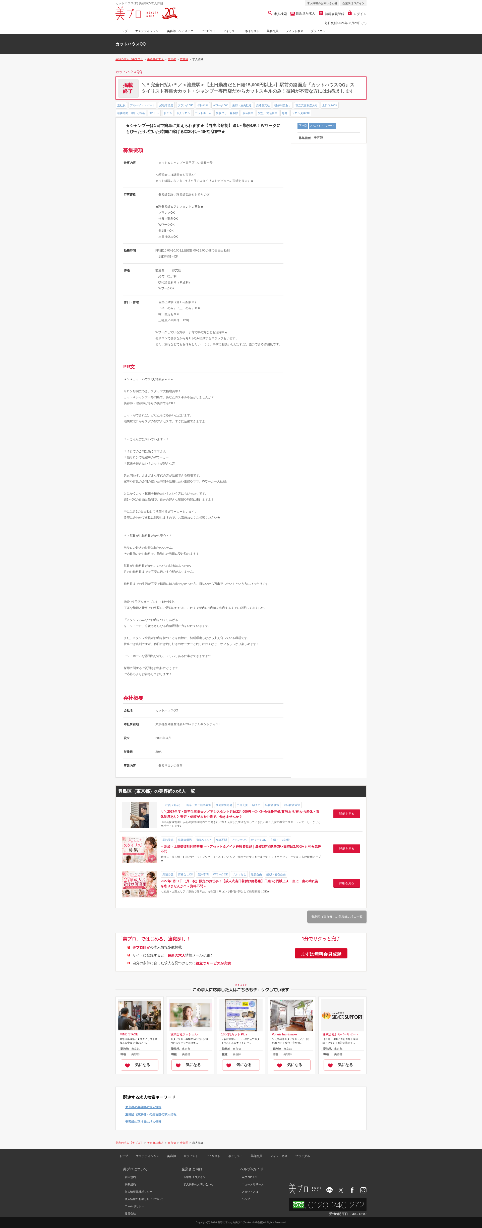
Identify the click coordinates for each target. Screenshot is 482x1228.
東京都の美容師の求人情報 (143, 1107)
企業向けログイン (353, 3)
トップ (123, 31)
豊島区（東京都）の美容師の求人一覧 (337, 917)
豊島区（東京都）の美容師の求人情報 (150, 1114)
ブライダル (318, 31)
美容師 (171, 1156)
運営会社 (130, 1213)
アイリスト (230, 31)
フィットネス (294, 31)
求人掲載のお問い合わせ (322, 3)
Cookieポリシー (134, 1206)
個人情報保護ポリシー (138, 1191)
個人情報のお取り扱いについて (144, 1198)
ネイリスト (252, 31)
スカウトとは (250, 1191)
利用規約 (130, 1177)
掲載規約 (130, 1184)
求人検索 (280, 14)
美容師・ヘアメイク (180, 31)
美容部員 (272, 31)
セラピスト (208, 31)
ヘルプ (246, 1198)
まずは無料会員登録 (321, 953)
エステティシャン (146, 31)
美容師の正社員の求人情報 (143, 1121)
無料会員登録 (334, 14)
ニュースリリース (253, 1184)
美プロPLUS (249, 1177)
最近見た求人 (305, 13)
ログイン (360, 14)
